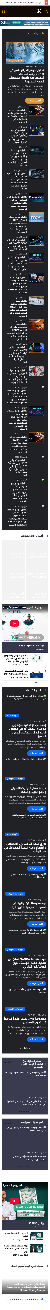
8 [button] (27, 1299)
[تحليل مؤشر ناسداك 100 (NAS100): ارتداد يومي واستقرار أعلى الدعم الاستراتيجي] (36, 241)
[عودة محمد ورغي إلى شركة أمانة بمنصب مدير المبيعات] (37, 590)
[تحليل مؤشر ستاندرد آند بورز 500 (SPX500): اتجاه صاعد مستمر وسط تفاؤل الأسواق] (36, 258)
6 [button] (19, 1111)
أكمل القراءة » (34, 101)
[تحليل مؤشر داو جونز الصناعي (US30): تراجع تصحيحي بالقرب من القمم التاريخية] (36, 197)
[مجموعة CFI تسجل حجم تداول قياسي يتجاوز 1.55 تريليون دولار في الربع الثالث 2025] (37, 570)
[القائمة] (3, 12)
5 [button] (21, 1111)
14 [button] (14, 1299)
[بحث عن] (46, 12)
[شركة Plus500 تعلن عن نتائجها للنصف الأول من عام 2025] (13, 590)
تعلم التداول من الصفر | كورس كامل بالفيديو (32, 1064)
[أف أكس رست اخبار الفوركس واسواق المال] (39, 11)
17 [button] (8, 1299)
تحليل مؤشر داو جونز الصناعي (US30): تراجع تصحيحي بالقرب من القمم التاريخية (17, 203)
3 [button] (26, 1111)
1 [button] (30, 1111)
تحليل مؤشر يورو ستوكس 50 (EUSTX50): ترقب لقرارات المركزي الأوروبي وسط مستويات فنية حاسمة (18, 492)
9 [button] (25, 1299)
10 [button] (22, 1299)
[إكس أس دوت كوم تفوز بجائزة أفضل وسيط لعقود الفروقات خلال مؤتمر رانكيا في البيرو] (13, 550)
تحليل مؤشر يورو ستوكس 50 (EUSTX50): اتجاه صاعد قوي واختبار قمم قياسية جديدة (17, 136)
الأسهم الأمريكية (36, 33)
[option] (25, 570)
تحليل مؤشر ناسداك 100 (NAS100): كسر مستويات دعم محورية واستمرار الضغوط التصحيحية (17, 396)
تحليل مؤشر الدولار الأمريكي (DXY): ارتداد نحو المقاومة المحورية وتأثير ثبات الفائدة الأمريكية (17, 376)
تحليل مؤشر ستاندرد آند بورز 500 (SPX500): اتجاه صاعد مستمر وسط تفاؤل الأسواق (17, 263)
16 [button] (10, 1299)
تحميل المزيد (25, 1048)
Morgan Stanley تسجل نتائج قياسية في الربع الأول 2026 (14, 576)
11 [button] (20, 1299)
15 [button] (12, 1299)
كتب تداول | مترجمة (32, 1122)
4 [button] (24, 1111)
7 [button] (29, 1299)
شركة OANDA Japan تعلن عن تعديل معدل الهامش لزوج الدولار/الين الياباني (27, 962)
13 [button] (16, 1299)
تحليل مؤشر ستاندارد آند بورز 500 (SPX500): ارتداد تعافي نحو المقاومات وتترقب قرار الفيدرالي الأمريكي (17, 419)
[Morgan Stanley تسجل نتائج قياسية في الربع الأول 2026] (13, 570)
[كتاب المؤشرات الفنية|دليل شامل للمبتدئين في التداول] (25, 1138)
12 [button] (18, 1299)
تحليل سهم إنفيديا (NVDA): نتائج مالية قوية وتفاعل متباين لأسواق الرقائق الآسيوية (17, 116)
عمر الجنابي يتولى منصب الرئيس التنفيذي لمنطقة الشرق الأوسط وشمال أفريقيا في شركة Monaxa (25, 1287)
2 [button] (28, 1111)
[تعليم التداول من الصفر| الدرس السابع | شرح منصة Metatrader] (25, 1083)
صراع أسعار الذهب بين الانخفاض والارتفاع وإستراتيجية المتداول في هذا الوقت (25, 847)
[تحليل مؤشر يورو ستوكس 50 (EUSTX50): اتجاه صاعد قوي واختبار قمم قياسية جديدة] (36, 131)
